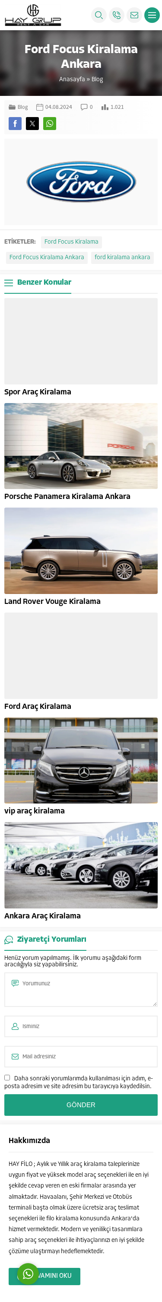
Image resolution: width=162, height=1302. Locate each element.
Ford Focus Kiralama (71, 242)
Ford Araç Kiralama (37, 707)
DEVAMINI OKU (50, 1276)
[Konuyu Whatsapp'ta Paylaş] (49, 123)
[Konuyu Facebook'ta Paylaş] (15, 123)
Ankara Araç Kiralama (42, 917)
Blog (97, 79)
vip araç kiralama (34, 812)
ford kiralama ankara (122, 257)
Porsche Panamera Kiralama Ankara (67, 497)
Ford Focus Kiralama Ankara (47, 257)
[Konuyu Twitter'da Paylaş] (32, 123)
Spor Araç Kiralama (37, 393)
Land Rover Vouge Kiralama (52, 602)
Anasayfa (72, 79)
